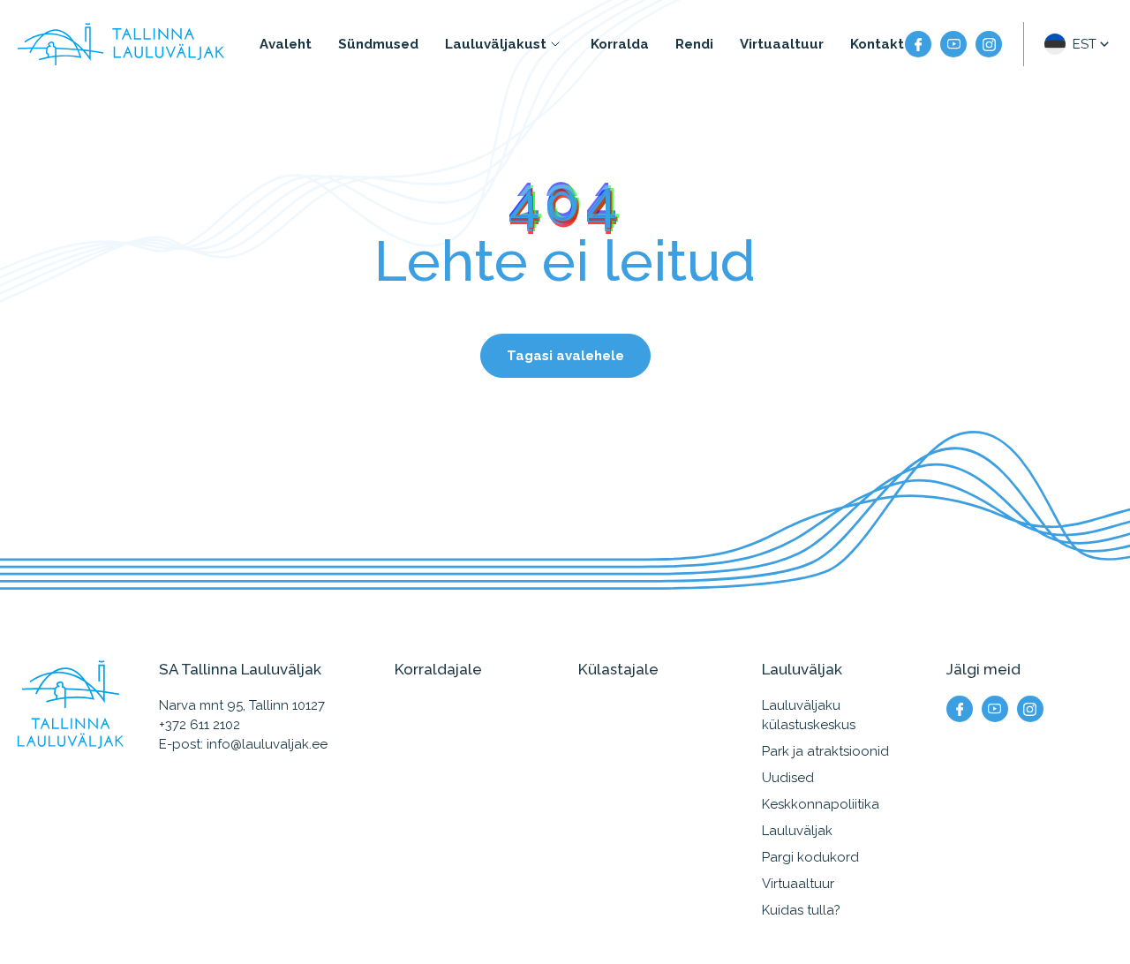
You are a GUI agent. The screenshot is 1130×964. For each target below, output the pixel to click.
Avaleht (286, 44)
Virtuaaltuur (782, 44)
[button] (1078, 44)
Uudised (788, 778)
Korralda (620, 44)
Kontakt (877, 44)
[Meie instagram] (989, 44)
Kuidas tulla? (801, 910)
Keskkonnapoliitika (820, 804)
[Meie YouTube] (953, 44)
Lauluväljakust (495, 44)
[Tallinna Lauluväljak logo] (121, 44)
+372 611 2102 (199, 725)
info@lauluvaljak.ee (267, 744)
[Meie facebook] (918, 44)
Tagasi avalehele (565, 356)
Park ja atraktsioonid (825, 751)
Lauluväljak (797, 831)
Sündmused (378, 44)
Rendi (694, 44)
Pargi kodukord (810, 857)
